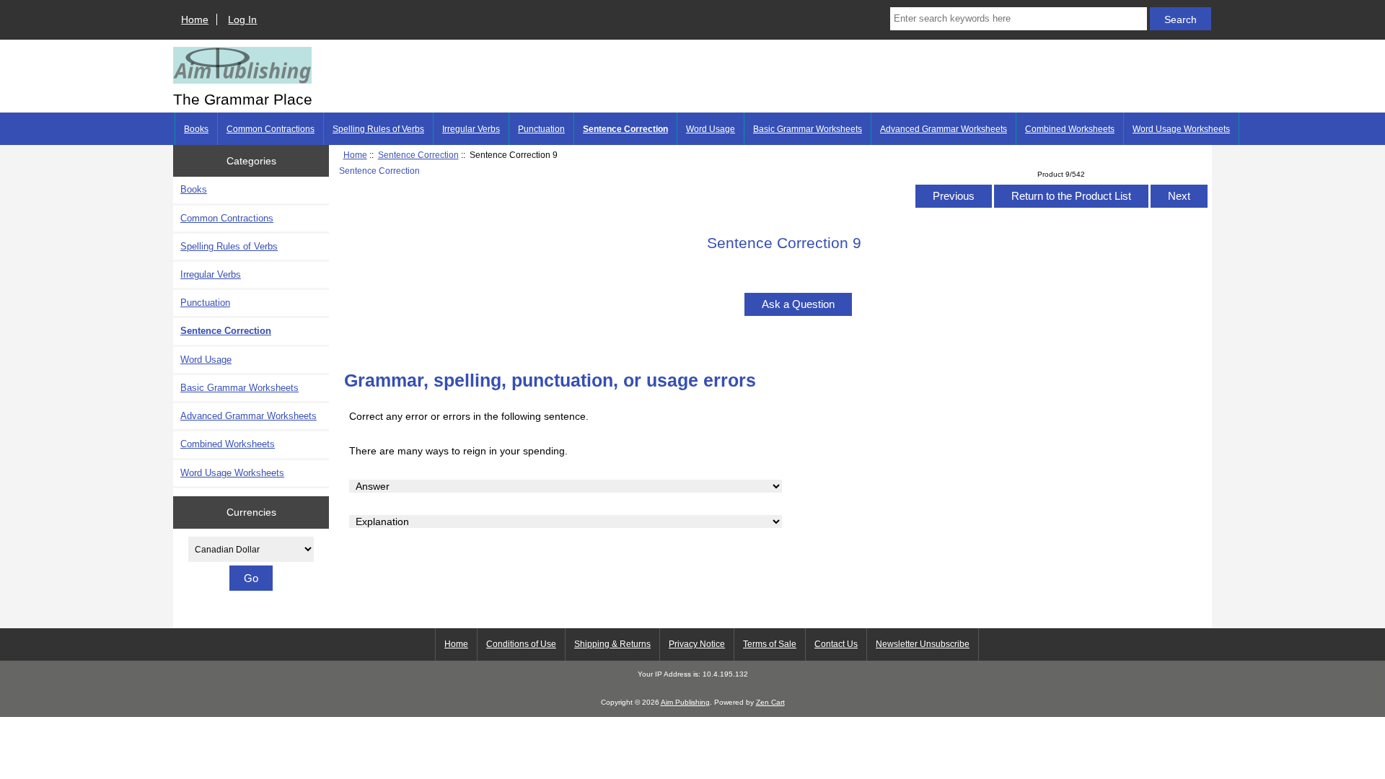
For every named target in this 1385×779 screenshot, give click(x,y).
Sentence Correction (418, 154)
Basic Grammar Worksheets (807, 129)
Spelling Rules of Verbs (378, 129)
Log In (242, 19)
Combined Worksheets (1069, 129)
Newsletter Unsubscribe (923, 644)
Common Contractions (271, 129)
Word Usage (710, 129)
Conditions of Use (521, 644)
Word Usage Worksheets (1181, 129)
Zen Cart (770, 702)
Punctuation (541, 129)
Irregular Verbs (471, 129)
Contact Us (836, 644)
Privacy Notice (697, 644)
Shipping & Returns (612, 644)
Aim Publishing (685, 702)
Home (194, 19)
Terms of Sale (769, 644)
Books (196, 129)
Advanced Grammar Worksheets (943, 129)
